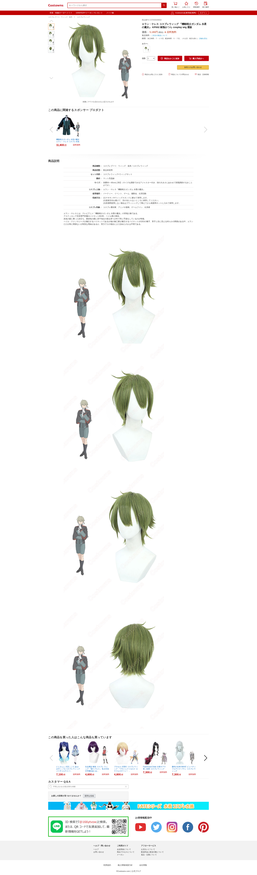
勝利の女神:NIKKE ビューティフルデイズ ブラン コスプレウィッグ (184, 769)
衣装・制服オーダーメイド (61, 13)
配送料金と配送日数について (152, 852)
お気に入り (186, 5)
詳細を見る (203, 38)
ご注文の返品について (159, 35)
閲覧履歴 (196, 5)
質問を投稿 (89, 796)
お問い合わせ (98, 852)
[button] (51, 21)
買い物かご (175, 5)
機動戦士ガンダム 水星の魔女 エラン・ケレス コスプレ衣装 (67, 140)
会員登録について (124, 849)
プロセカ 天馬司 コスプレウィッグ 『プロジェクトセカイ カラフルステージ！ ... (126, 769)
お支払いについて (148, 849)
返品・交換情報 (202, 74)
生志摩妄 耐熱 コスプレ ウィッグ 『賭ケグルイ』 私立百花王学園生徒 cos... (97, 769)
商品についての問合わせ (178, 74)
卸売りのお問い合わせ (193, 67)
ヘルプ (96, 849)
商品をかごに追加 (170, 58)
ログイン (203, 13)
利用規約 (107, 865)
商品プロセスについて (125, 852)
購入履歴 (205, 5)
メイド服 (110, 13)
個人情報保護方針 (125, 865)
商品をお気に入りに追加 (152, 74)
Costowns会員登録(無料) (185, 13)
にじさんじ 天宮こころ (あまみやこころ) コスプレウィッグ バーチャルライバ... (68, 769)
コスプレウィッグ (83, 17)
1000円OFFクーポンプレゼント (89, 13)
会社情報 (143, 865)
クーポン (120, 855)
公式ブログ (136, 871)
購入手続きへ (196, 58)
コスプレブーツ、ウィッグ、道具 (60, 17)
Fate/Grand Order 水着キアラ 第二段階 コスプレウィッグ (154, 768)
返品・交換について (149, 855)
